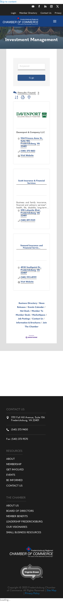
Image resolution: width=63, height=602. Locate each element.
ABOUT (10, 459)
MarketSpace (38, 315)
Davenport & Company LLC (30, 132)
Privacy (58, 13)
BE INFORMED (14, 480)
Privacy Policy (32, 593)
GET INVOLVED (15, 470)
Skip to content (8, 2)
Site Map (51, 590)
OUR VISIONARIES (16, 527)
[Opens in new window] (33, 6)
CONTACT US (14, 486)
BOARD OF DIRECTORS (20, 511)
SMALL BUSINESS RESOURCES (23, 532)
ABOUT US (12, 506)
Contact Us (46, 13)
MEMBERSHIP (13, 464)
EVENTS (10, 475)
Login (13, 13)
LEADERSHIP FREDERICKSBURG (24, 522)
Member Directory (28, 13)
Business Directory (28, 303)
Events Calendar (36, 307)
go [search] (32, 78)
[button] (14, 93)
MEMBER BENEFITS (17, 516)
